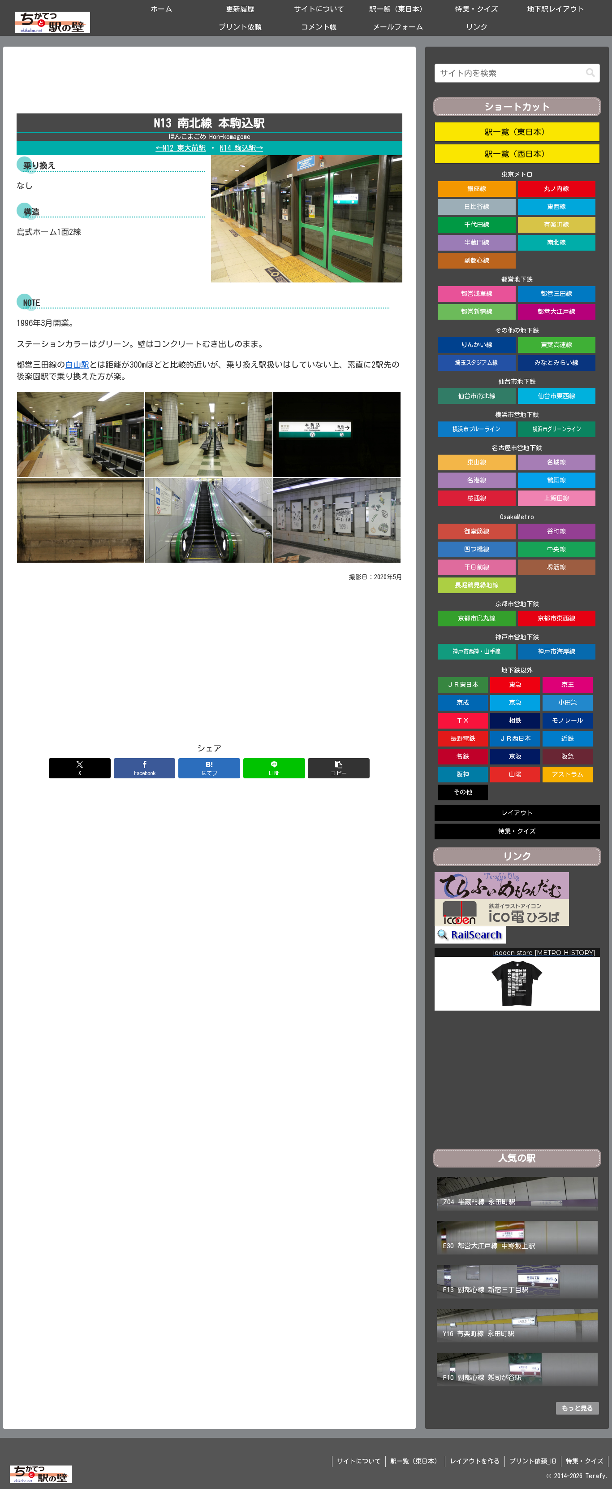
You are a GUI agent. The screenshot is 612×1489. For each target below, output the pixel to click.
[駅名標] (337, 434)
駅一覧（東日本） (517, 132)
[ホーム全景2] (209, 434)
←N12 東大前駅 (180, 148)
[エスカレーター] (209, 519)
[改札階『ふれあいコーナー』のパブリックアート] (337, 519)
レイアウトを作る (475, 1461)
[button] (339, 768)
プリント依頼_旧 (532, 1461)
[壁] (81, 519)
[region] (517, 979)
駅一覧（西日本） (517, 154)
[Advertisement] (209, 83)
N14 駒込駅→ (241, 148)
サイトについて (359, 1461)
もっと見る (577, 1408)
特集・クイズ (584, 1461)
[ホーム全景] (81, 434)
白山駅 (77, 364)
